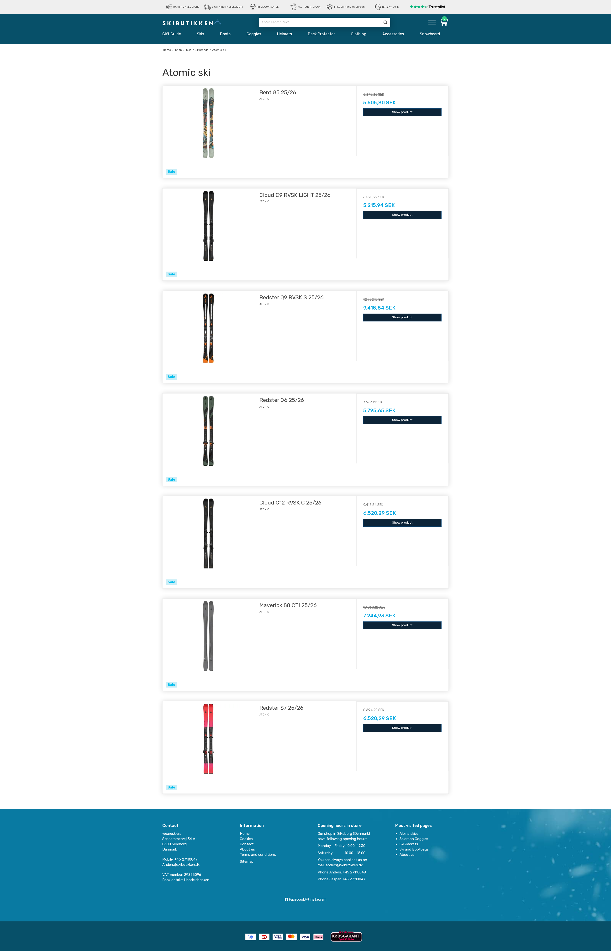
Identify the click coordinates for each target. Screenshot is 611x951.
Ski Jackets (409, 844)
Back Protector (321, 34)
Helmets (284, 34)
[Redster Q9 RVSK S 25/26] (209, 337)
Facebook (296, 899)
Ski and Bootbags (414, 849)
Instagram (318, 899)
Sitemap (246, 861)
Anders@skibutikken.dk (181, 864)
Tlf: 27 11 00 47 (390, 6)
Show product (402, 112)
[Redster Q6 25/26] (209, 440)
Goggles (254, 34)
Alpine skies (409, 833)
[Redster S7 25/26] (209, 747)
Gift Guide (171, 34)
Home (245, 833)
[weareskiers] (192, 22)
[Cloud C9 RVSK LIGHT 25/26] (209, 235)
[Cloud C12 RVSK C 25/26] (209, 542)
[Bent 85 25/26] (209, 132)
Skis (200, 34)
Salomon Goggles (414, 839)
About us (407, 854)
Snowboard (430, 34)
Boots (225, 34)
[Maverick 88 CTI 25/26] (209, 645)
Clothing (358, 34)
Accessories (393, 34)
